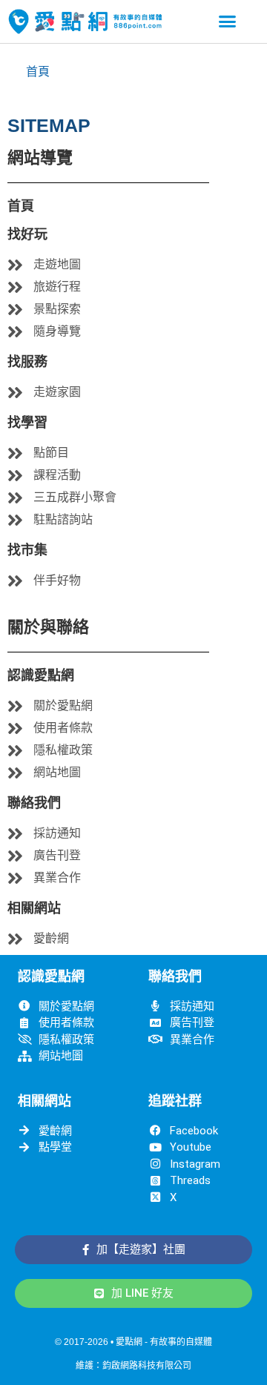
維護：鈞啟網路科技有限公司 (133, 1366)
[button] (228, 21)
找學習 (27, 422)
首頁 (38, 71)
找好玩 (27, 234)
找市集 (27, 550)
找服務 (27, 361)
